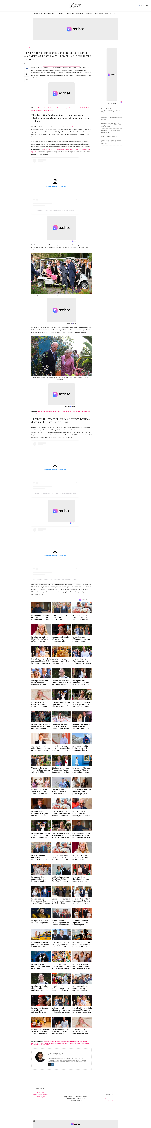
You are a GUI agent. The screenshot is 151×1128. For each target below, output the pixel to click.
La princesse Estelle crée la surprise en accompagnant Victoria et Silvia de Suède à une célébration (111, 124)
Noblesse (89, 13)
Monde (61, 13)
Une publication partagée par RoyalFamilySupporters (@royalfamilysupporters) (55, 579)
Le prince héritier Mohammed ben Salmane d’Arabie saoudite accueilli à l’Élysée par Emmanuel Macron (110, 110)
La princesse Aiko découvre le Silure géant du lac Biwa (110, 131)
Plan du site (40, 1092)
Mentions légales (40, 1097)
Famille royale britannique (38, 47)
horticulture (60, 1043)
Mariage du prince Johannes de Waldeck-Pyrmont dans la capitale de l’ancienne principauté (111, 141)
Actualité (27, 47)
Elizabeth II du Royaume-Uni (48, 1043)
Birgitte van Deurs (69, 1041)
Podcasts (108, 13)
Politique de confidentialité (40, 1094)
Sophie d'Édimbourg (44, 1044)
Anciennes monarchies (74, 13)
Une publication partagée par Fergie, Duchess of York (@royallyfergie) (55, 210)
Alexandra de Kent (49, 1041)
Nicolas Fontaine (30, 63)
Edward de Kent (35, 1043)
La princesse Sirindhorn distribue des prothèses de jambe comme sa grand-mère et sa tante (111, 117)
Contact (110, 1101)
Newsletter (99, 13)
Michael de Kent (69, 1043)
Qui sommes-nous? (110, 1099)
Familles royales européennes (44, 13)
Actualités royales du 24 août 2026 (109, 136)
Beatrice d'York (59, 1041)
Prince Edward (78, 1043)
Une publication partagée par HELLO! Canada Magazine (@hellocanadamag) (55, 493)
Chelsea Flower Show (73, 127)
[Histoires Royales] (75, 6)
